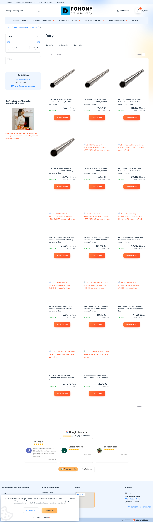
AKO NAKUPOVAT (46, 2)
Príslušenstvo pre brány (68, 20)
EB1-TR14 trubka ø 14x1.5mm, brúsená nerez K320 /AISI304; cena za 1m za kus (130, 102)
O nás (4, 493)
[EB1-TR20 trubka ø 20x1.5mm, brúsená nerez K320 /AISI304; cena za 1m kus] (97, 147)
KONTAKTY (61, 2)
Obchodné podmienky (24, 2)
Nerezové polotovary (93, 20)
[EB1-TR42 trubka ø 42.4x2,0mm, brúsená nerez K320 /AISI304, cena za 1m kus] (97, 216)
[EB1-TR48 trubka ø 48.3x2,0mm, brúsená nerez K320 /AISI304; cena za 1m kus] (131, 216)
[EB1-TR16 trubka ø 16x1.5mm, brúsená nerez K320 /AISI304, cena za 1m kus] (62, 147)
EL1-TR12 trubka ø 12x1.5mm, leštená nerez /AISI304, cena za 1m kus (61, 378)
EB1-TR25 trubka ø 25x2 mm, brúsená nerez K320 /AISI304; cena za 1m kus (130, 171)
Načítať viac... (87, 469)
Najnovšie (49, 45)
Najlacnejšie (63, 45)
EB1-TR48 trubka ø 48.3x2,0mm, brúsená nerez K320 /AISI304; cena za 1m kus (131, 240)
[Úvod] (76, 11)
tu (50, 517)
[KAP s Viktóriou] (23, 119)
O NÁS (10, 2)
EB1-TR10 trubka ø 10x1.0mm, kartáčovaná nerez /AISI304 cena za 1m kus (62, 102)
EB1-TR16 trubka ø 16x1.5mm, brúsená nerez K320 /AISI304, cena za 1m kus (61, 171)
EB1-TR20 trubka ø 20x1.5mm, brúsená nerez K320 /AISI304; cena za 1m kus (95, 171)
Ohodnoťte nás (70, 469)
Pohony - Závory (19, 20)
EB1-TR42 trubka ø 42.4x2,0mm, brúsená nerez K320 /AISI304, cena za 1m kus (96, 240)
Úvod (9, 27)
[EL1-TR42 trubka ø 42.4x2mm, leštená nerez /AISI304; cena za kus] (131, 285)
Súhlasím (49, 510)
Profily (34, 27)
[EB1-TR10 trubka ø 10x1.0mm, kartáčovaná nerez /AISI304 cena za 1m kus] (62, 78)
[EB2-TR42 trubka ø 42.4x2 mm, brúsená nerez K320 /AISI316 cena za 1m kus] (97, 285)
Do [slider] (38, 42)
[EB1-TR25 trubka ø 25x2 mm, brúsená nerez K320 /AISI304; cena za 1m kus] (131, 147)
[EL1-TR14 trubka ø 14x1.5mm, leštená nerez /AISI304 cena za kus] (97, 354)
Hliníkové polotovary (117, 20)
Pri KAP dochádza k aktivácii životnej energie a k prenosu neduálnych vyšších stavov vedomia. (23, 135)
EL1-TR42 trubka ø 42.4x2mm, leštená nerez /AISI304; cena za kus (130, 309)
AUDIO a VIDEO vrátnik (42, 20)
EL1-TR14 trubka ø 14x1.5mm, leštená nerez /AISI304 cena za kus (96, 378)
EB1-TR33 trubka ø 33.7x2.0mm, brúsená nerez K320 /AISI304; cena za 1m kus (61, 240)
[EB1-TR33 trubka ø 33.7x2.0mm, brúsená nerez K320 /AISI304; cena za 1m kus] (62, 216)
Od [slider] (8, 42)
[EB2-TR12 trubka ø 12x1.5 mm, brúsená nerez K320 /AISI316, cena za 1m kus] (62, 285)
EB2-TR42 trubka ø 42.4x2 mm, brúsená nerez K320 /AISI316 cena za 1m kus (96, 309)
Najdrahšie (77, 45)
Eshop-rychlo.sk (142, 520)
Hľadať (39, 10)
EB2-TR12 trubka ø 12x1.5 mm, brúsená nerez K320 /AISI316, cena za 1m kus (60, 309)
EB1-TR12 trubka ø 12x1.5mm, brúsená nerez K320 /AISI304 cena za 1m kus (95, 102)
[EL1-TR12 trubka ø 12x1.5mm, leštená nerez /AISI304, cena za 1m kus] (62, 354)
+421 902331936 (23, 80)
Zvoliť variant (62, 117)
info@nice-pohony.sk (25, 86)
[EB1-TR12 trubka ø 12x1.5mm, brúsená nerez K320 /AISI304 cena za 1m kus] (97, 78)
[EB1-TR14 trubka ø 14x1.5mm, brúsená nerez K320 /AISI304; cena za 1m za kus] (131, 78)
